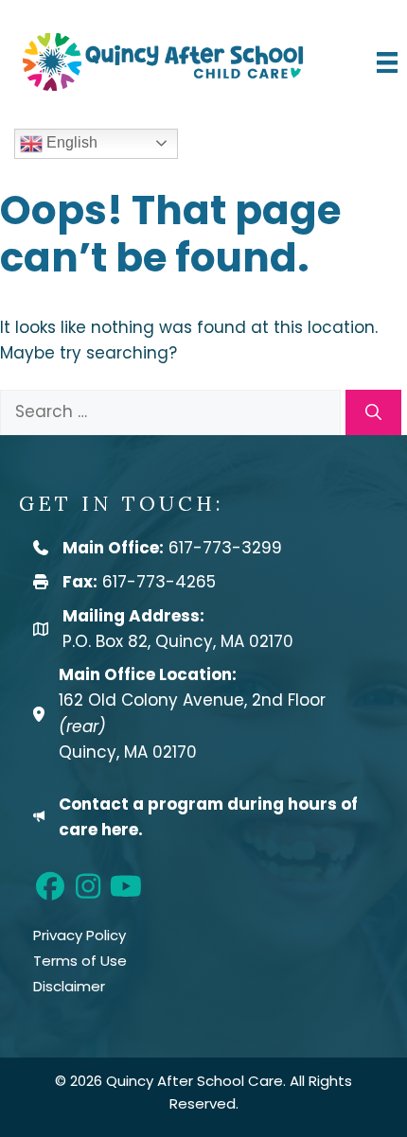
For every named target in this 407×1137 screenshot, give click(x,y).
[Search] (373, 412)
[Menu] (387, 61)
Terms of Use (80, 961)
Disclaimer (69, 986)
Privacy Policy (79, 935)
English (70, 142)
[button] (49, 886)
